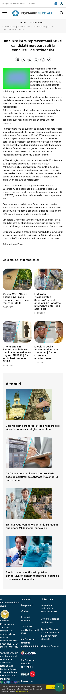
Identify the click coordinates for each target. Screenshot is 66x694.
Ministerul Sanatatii (50, 646)
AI (59, 687)
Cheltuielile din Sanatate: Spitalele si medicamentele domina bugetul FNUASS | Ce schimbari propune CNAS (17, 354)
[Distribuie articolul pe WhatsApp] (42, 59)
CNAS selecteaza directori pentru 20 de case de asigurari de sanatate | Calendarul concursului (32, 477)
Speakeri (26, 599)
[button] (55, 4)
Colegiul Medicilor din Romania (50, 620)
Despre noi (27, 605)
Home (23, 22)
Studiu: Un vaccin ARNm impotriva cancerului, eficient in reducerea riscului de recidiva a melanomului (32, 576)
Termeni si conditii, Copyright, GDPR (30, 630)
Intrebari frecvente (26, 619)
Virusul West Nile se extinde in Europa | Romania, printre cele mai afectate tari (16, 298)
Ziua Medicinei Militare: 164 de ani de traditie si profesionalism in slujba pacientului (33, 427)
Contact (31, 3)
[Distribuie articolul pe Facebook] (17, 59)
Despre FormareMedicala (13, 3)
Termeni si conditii (22, 691)
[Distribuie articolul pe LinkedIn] (36, 59)
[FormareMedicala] (33, 13)
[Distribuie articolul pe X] (23, 59)
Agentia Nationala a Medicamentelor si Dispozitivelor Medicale (50, 634)
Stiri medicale (36, 22)
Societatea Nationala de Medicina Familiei (8, 665)
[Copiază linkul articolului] (48, 59)
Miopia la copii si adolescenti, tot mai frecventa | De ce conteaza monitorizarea (46, 352)
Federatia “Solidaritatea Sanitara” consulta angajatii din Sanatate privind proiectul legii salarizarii (47, 301)
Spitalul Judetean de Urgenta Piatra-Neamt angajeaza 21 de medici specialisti (32, 526)
